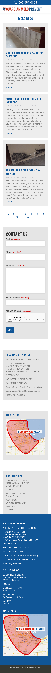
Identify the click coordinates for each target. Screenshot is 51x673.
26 (42, 214)
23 (24, 214)
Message (15, 265)
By (15, 60)
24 (30, 214)
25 (36, 214)
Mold (7, 60)
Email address (17, 297)
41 (28, 217)
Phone (13, 252)
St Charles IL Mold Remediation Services (23, 172)
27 (17, 217)
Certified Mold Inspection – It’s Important (23, 100)
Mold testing (9, 106)
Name (13, 239)
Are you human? (18, 311)
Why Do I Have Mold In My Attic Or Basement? (24, 54)
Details (8, 87)
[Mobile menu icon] (46, 9)
